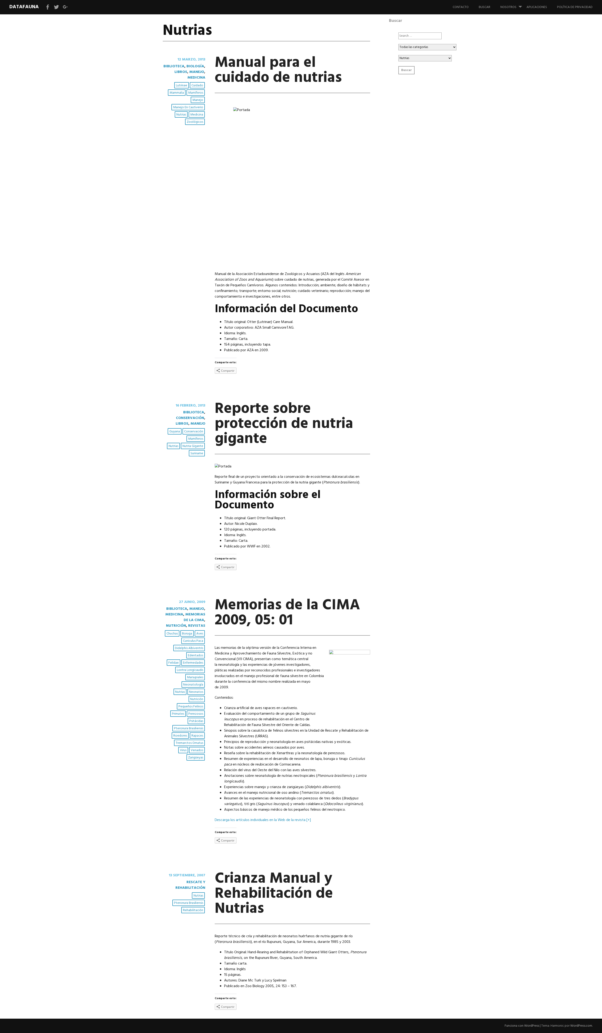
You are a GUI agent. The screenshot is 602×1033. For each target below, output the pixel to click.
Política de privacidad (575, 7)
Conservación (190, 418)
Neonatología (193, 684)
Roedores (180, 735)
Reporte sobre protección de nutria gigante (284, 424)
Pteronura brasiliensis (188, 728)
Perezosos (195, 714)
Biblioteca (173, 66)
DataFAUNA (24, 7)
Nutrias (181, 114)
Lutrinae (181, 85)
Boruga (187, 633)
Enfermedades (193, 663)
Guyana (174, 431)
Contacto (461, 7)
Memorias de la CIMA (194, 617)
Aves (199, 633)
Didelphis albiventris (189, 648)
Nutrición (176, 626)
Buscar (484, 7)
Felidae (173, 663)
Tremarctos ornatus (189, 743)
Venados (197, 750)
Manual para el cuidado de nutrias (278, 70)
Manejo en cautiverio (188, 107)
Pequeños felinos (190, 706)
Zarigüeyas (195, 757)
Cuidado (197, 85)
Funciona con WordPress (522, 1026)
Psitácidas (196, 721)
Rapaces (197, 735)
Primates (178, 714)
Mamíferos (195, 93)
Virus (183, 750)
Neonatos (196, 692)
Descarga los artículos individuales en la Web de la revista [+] (263, 820)
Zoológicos (195, 122)
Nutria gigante (192, 446)
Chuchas (172, 633)
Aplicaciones (537, 7)
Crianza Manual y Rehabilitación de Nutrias (274, 894)
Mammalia (177, 93)
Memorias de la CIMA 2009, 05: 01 (287, 613)
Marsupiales (195, 677)
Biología (195, 66)
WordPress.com (581, 1026)
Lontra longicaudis (190, 670)
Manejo (196, 72)
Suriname (196, 453)
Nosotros (508, 7)
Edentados (195, 655)
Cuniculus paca (193, 641)
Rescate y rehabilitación (190, 885)
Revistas (196, 626)
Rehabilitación (193, 910)
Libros (180, 72)
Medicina (196, 78)
